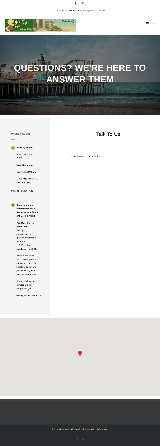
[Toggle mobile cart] (147, 23)
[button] (80, 354)
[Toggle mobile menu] (153, 23)
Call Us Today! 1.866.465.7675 (68, 11)
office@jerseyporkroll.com (94, 11)
